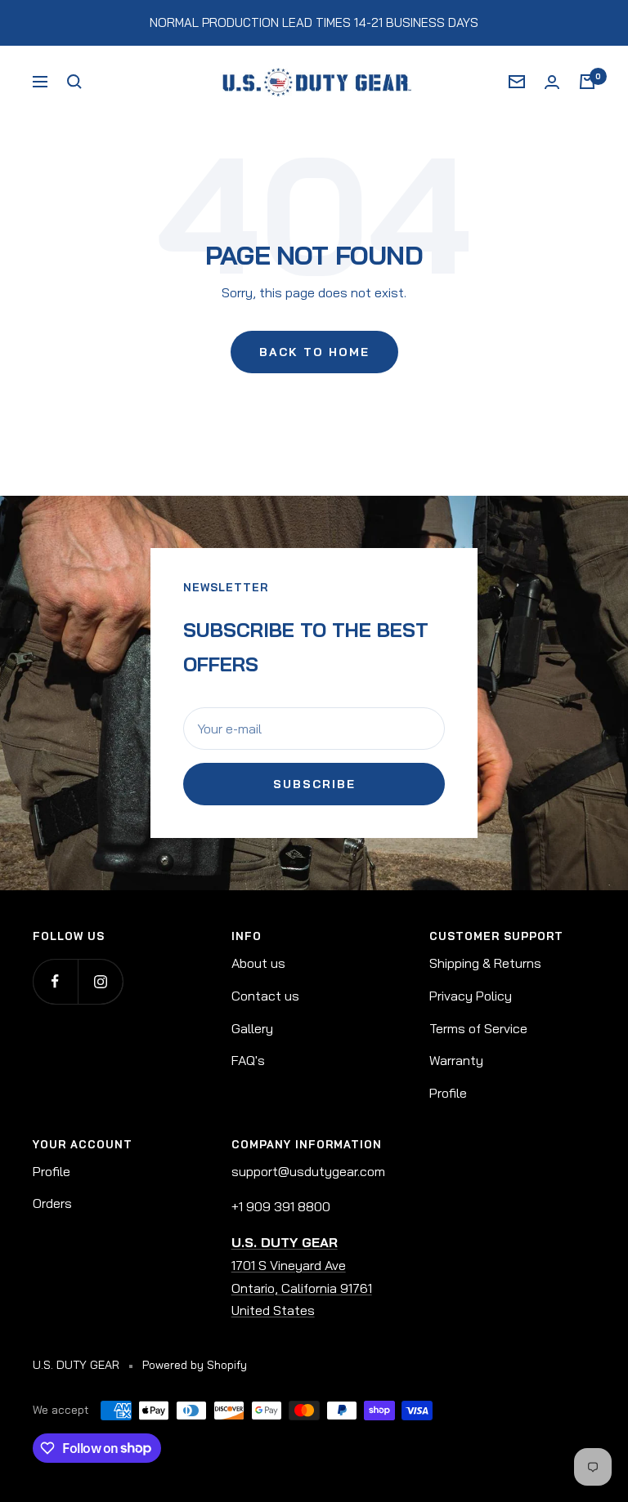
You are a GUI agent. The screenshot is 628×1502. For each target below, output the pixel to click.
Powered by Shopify (194, 1364)
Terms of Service (478, 1028)
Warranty (456, 1060)
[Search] (74, 81)
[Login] (552, 82)
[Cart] (587, 81)
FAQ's (248, 1060)
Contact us (265, 995)
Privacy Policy (470, 995)
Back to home (314, 352)
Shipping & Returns (485, 963)
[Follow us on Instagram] (100, 981)
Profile (448, 1093)
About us (258, 963)
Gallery (252, 1028)
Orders (52, 1203)
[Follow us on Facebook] (55, 981)
